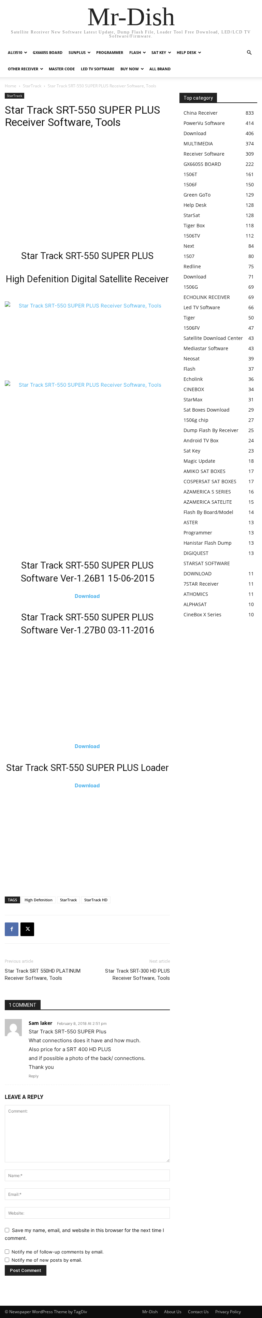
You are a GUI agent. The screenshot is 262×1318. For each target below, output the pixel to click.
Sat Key (158, 52)
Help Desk (186, 52)
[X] (27, 929)
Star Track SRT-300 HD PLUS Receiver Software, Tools (137, 974)
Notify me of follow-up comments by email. (58, 1252)
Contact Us (198, 1312)
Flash (135, 52)
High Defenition (39, 899)
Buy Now (129, 68)
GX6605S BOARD (47, 52)
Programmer (109, 52)
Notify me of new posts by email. (47, 1260)
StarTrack (32, 86)
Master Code (62, 68)
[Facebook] (11, 929)
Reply (34, 1076)
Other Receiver (23, 68)
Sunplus (77, 52)
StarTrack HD (95, 899)
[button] (249, 52)
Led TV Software (97, 68)
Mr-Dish (150, 1312)
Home (10, 86)
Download (87, 596)
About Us (172, 1312)
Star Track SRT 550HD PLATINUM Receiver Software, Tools (43, 974)
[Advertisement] (87, 191)
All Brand (160, 68)
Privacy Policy (228, 1312)
